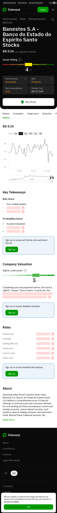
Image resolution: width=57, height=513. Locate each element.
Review (6, 113)
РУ (6, 473)
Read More (9, 419)
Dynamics (47, 113)
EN (14, 473)
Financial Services (36, 19)
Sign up (11, 249)
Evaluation (18, 113)
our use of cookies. (11, 501)
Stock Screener (10, 19)
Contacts (7, 454)
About (5, 442)
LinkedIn (7, 492)
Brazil (23, 19)
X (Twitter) (8, 486)
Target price (33, 113)
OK (28, 507)
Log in (43, 9)
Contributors (9, 448)
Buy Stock (30, 101)
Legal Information (11, 460)
